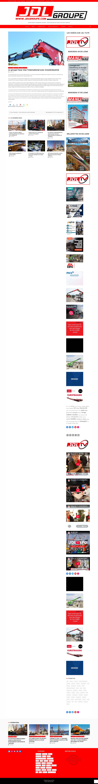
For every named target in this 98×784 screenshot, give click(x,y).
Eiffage (78, 408)
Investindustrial (18, 106)
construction (71, 408)
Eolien (37, 760)
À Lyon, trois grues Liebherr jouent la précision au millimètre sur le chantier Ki (16, 134)
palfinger (84, 419)
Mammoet (83, 414)
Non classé (38, 769)
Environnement (50, 758)
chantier (83, 406)
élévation (73, 423)
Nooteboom (79, 419)
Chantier (52, 0)
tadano (76, 421)
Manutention (23, 0)
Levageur (43, 736)
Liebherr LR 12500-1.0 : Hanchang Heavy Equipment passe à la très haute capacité (59, 740)
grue (82, 410)
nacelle (68, 419)
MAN (87, 692)
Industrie (43, 763)
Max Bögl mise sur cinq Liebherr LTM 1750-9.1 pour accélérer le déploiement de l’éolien (79, 740)
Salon (40, 772)
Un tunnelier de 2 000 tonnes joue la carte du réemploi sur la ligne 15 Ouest (36, 155)
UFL (88, 421)
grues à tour (69, 412)
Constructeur (47, 0)
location (75, 415)
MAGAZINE (43, 767)
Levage (18, 0)
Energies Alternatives (40, 0)
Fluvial (41, 760)
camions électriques (78, 406)
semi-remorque (71, 421)
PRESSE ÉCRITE (41, 26)
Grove (79, 410)
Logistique (54, 765)
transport (83, 421)
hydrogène (75, 412)
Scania (67, 421)
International (16, 67)
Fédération (38, 763)
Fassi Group (11, 106)
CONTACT (70, 26)
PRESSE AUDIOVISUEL (53, 26)
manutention (74, 416)
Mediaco (86, 694)
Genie (70, 410)
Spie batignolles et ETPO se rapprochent (54, 112)
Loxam (79, 414)
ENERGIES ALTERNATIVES (41, 758)
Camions (72, 406)
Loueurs (37, 767)
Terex (78, 421)
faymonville (83, 408)
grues (14, 106)
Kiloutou (79, 412)
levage (22, 106)
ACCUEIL (27, 26)
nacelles (73, 419)
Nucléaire (44, 769)
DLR (75, 408)
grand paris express (74, 410)
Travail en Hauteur (29, 0)
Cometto (67, 408)
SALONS (63, 26)
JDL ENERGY (38, 765)
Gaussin (67, 410)
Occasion (49, 769)
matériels (80, 416)
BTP (66, 406)
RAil (37, 772)
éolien (77, 423)
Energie (48, 756)
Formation (51, 760)
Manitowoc (68, 416)
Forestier (46, 760)
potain (88, 419)
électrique (70, 423)
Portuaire (54, 769)
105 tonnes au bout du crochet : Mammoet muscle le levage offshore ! (55, 155)
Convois (44, 756)
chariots (87, 406)
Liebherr (69, 415)
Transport (34, 0)
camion (69, 406)
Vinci (67, 423)
